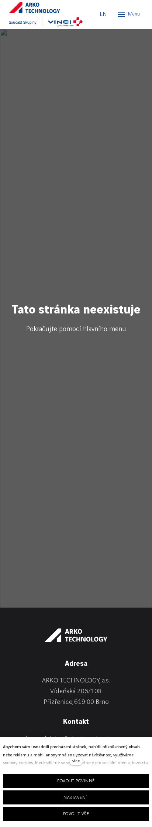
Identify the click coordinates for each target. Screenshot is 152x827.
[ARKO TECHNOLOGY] (42, 7)
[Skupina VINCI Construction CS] (46, 22)
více (76, 761)
